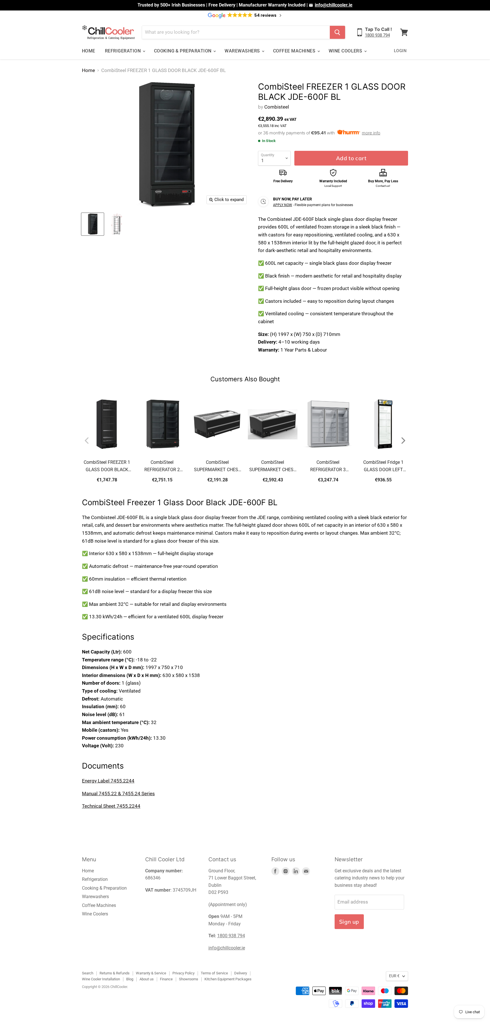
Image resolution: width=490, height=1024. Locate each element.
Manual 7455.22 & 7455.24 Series (118, 793)
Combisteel (276, 107)
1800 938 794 (377, 35)
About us (147, 979)
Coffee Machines (295, 51)
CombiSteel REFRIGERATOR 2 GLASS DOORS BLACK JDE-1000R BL (162, 466)
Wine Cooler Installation (101, 979)
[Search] (337, 32)
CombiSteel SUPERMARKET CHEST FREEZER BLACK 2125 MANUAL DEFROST (217, 466)
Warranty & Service (151, 973)
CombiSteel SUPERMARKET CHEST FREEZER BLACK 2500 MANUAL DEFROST (272, 466)
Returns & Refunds (115, 973)
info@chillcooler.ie (333, 5)
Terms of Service (214, 973)
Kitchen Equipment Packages (228, 979)
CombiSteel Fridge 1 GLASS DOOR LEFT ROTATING (383, 466)
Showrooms (188, 979)
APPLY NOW (282, 205)
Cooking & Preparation (183, 51)
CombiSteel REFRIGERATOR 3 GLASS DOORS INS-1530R (328, 466)
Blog (129, 979)
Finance (166, 979)
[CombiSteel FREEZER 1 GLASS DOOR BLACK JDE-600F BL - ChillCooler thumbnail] (92, 224)
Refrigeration (123, 51)
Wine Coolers (346, 51)
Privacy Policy (183, 973)
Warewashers (243, 51)
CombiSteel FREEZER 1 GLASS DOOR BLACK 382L (107, 466)
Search (87, 973)
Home (88, 51)
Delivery (240, 973)
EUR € (394, 976)
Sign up (349, 921)
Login (400, 50)
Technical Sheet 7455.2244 (111, 806)
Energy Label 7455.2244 (108, 781)
